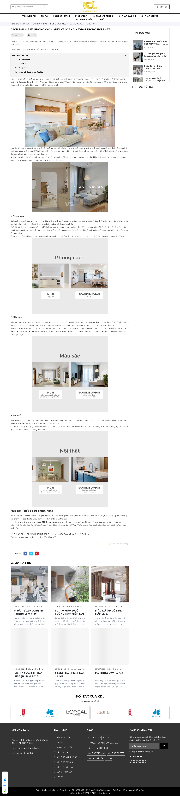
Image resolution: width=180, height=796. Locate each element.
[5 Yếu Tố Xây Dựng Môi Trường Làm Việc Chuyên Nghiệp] (138, 66)
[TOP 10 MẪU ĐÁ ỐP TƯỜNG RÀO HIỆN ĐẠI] (138, 78)
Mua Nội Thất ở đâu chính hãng (31, 72)
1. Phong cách (24, 59)
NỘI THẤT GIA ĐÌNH (97, 753)
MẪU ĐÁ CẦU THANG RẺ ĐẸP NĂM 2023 (28, 675)
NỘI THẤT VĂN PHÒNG (98, 748)
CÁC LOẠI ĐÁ (112, 743)
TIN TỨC (106, 738)
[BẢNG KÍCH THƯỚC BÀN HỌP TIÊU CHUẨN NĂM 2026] (138, 42)
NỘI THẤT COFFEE (116, 753)
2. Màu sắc (23, 63)
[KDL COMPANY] (90, 7)
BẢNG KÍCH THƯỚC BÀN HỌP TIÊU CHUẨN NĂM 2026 (155, 43)
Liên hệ (108, 758)
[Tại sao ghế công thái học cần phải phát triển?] (138, 54)
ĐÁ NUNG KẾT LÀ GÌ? (109, 673)
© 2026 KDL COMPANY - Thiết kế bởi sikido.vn (90, 793)
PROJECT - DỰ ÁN (96, 743)
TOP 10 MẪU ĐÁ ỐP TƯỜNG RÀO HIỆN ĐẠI (69, 612)
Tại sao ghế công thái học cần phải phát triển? (155, 54)
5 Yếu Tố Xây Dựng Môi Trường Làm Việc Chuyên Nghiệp (29, 613)
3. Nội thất (23, 68)
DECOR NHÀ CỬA (95, 758)
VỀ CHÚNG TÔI (94, 738)
